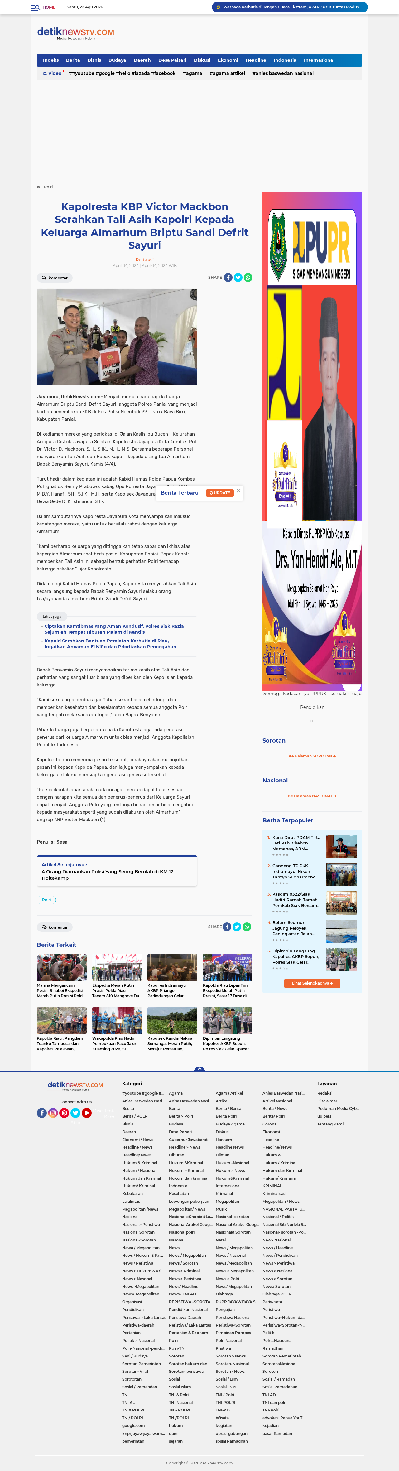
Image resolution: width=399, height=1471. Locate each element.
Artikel (222, 1101)
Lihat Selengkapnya (311, 983)
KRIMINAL (272, 1185)
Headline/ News (277, 1147)
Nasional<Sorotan (139, 1240)
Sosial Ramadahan (279, 1387)
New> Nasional (276, 1240)
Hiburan (176, 1155)
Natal (221, 1240)
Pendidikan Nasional (188, 1309)
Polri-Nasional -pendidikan (145, 1348)
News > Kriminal (184, 1271)
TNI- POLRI (179, 1410)
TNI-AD (223, 1410)
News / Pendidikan (280, 1255)
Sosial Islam (180, 1387)
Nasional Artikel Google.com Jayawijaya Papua (239, 1224)
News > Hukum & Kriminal (145, 1271)
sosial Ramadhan (232, 1441)
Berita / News (274, 1108)
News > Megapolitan (235, 1271)
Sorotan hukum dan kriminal (192, 1364)
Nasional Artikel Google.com (192, 1224)
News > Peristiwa (278, 1263)
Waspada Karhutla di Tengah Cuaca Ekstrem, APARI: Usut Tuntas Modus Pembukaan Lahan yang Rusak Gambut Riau (292, 7)
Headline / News (137, 1147)
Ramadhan (272, 1348)
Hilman (222, 1155)
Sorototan (132, 1379)
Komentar (58, 278)
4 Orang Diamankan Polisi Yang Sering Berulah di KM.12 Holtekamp (108, 875)
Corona (269, 1124)
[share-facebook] (228, 277)
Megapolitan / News (281, 1201)
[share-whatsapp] (248, 277)
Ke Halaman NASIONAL (311, 796)
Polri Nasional (229, 1340)
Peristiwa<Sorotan (233, 1325)
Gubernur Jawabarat (188, 1139)
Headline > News (184, 1147)
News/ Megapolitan (234, 1286)
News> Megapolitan (140, 1294)
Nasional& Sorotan (233, 1232)
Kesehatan (179, 1193)
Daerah (142, 60)
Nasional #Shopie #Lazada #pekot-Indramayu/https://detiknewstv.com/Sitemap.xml (192, 1216)
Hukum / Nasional (139, 1170)
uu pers (324, 1116)
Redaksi (324, 1093)
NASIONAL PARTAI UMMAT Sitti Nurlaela (285, 1209)
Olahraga (224, 1294)
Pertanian (131, 1332)
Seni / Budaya (135, 1356)
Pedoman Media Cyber (338, 1108)
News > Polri (227, 1278)
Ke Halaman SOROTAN (311, 756)
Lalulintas (131, 1201)
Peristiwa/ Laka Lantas (190, 1325)
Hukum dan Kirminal (282, 1170)
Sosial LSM (226, 1387)
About (77, 1122)
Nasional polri (182, 1232)
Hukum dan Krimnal (141, 1178)
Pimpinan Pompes (233, 1332)
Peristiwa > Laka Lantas (144, 1317)
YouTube (91, 1121)
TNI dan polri (274, 1402)
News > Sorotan (277, 1278)
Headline (256, 60)
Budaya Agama (230, 1124)
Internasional (319, 60)
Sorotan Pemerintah (281, 1356)
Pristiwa (223, 1348)
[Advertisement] (199, 129)
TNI (125, 1394)
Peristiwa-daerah (138, 1325)
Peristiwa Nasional (233, 1317)
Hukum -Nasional (232, 1162)
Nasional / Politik (278, 1216)
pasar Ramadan (277, 1433)
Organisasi (132, 1301)
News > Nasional (277, 1271)
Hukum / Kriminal (279, 1162)
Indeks (51, 60)
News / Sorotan (183, 1263)
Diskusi (202, 60)
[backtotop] (199, 1072)
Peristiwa (271, 1309)
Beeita (128, 1108)
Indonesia (285, 60)
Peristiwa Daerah (185, 1317)
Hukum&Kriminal (232, 1178)
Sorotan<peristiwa (186, 1371)
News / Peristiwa (137, 1263)
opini (173, 1433)
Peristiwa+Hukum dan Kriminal (285, 1317)
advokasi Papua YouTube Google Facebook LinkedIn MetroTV (285, 1417)
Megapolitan (227, 1201)
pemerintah (133, 1441)
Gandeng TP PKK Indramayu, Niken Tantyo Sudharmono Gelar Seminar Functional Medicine (294, 871)
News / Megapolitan (234, 1248)
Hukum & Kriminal (139, 1162)
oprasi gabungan (232, 1433)
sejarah (176, 1441)
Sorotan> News (230, 1371)
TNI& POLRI (133, 1410)
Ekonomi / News (137, 1139)
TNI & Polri (179, 1394)
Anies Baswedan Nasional (285, 73)
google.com (133, 1425)
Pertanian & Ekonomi (189, 1332)
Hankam (224, 1139)
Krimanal (224, 1193)
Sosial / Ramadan (278, 1379)
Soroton (270, 1371)
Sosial (174, 1379)
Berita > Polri (181, 1116)
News (174, 1248)
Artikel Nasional (277, 1101)
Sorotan (274, 740)
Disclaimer (327, 1101)
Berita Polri (226, 1116)
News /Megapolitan (234, 1263)
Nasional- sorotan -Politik (285, 1232)
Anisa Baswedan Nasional (192, 1101)
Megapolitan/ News (187, 1209)
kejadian (270, 1425)
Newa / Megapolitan (141, 1248)
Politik (268, 1332)
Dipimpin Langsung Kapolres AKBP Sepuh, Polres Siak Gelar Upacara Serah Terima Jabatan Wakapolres (295, 956)
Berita (73, 60)
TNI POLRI (225, 1402)
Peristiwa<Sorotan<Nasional (285, 1325)
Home (48, 7)
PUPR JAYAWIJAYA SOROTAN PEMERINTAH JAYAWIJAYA (239, 1301)
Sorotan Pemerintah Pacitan (145, 1364)
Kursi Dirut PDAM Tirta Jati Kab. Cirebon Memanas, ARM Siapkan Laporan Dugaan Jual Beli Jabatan (296, 843)
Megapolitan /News (140, 1209)
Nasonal (176, 1240)
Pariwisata (272, 1301)
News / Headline (277, 1248)
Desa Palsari (172, 60)
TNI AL (128, 1402)
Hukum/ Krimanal (279, 1178)
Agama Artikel (229, 73)
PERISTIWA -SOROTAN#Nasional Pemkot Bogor (192, 1301)
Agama (194, 73)
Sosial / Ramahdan (139, 1387)
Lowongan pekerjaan (189, 1201)
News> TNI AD (182, 1294)
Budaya (117, 60)
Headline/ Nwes (136, 1155)
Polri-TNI (177, 1348)
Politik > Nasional (138, 1340)
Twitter (78, 1121)
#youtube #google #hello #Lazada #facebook (123, 73)
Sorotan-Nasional (232, 1364)
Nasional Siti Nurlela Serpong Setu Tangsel (285, 1224)
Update (221, 493)
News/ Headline (183, 1286)
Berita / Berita (228, 1108)
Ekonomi (228, 60)
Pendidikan (133, 1309)
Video (54, 73)
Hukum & (271, 1155)
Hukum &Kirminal (186, 1162)
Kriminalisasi (274, 1193)
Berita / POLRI (135, 1116)
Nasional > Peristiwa (141, 1224)
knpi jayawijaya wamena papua (145, 1433)
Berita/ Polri (273, 1116)
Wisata (222, 1417)
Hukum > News (230, 1170)
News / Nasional (231, 1255)
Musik (221, 1209)
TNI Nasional (181, 1402)
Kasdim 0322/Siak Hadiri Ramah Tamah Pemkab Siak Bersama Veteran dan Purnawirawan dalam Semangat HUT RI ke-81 (296, 900)
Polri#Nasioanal (277, 1340)
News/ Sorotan (276, 1286)
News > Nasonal (137, 1278)
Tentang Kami (113, 1114)
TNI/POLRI (179, 1417)
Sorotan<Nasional (279, 1364)
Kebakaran (132, 1193)
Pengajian (225, 1309)
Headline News (230, 1147)
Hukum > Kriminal (186, 1170)
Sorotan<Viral (135, 1371)
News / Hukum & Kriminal (145, 1255)
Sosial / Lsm (227, 1379)
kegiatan (224, 1425)
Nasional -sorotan (232, 1216)
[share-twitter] (238, 277)
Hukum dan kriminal (188, 1178)
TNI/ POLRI (132, 1417)
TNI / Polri (225, 1394)
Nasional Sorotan (138, 1232)
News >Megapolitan (140, 1286)
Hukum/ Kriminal (138, 1185)
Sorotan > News (231, 1356)
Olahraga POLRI (277, 1294)
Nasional (275, 780)
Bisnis (94, 60)
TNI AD (269, 1394)
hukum (176, 1425)
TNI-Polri (270, 1410)
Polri (46, 900)
